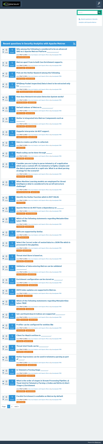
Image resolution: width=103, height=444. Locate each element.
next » (16, 406)
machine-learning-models (23, 192)
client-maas (20, 341)
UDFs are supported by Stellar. (29, 232)
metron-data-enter (21, 274)
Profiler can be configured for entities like (34, 325)
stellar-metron (20, 126)
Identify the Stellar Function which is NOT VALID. (37, 197)
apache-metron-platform (23, 57)
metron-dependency (31, 213)
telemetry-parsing (21, 375)
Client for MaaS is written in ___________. (33, 335)
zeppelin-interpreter (22, 137)
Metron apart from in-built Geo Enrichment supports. (39, 62)
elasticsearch (24, 319)
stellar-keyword (21, 78)
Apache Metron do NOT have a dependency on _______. (40, 208)
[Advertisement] (38, 25)
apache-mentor (30, 330)
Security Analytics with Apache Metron (39, 54)
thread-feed (20, 351)
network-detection (21, 102)
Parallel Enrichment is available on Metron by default (39, 396)
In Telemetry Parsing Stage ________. (32, 370)
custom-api (29, 176)
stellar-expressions (21, 365)
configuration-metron (22, 285)
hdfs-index (19, 295)
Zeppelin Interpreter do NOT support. (32, 131)
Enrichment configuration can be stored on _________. (39, 279)
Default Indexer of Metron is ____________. (34, 107)
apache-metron (30, 68)
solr (18, 319)
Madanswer (98, 442)
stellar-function (21, 202)
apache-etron (31, 375)
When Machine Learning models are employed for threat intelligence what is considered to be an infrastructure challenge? (41, 183)
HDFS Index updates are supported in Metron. (36, 290)
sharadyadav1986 (56, 54)
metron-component (30, 126)
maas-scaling (20, 158)
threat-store (20, 261)
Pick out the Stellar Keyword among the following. (38, 73)
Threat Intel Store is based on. (29, 255)
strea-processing (31, 391)
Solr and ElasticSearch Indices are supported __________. (40, 314)
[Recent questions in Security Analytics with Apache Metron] (74, 44)
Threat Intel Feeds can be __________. (32, 346)
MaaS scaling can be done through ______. (34, 153)
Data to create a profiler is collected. (32, 142)
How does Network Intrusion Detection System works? (40, 97)
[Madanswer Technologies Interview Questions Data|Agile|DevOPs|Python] (11, 4)
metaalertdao (20, 226)
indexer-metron (21, 113)
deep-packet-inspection (26, 91)
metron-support (21, 68)
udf (18, 237)
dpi (18, 91)
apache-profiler (21, 330)
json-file (19, 250)
